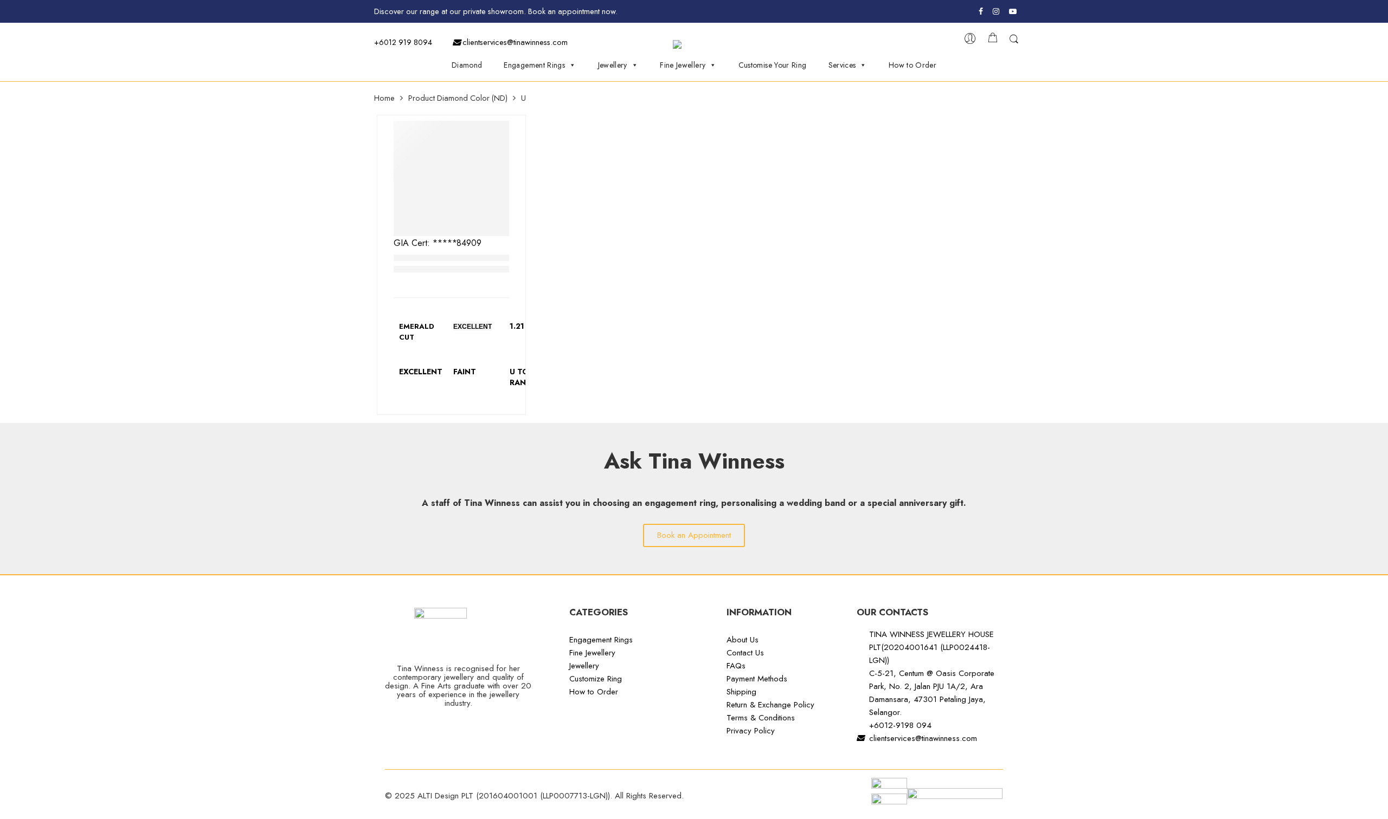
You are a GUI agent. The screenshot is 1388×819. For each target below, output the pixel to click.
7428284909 (457, 243)
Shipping (741, 692)
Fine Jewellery (682, 65)
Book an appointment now (571, 11)
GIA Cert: (413, 243)
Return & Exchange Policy (770, 705)
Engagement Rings (534, 65)
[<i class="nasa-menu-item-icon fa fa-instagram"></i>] (996, 13)
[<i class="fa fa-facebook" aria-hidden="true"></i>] (982, 11)
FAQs (736, 666)
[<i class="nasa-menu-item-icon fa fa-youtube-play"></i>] (1014, 13)
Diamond (467, 65)
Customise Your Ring (772, 65)
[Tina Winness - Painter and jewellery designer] (699, 44)
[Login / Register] (970, 41)
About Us (743, 640)
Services (842, 65)
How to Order (912, 65)
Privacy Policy (751, 731)
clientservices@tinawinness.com (514, 42)
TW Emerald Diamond (439, 258)
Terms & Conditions (761, 718)
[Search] (1013, 41)
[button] (694, 535)
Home (384, 98)
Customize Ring (595, 679)
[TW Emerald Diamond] (451, 178)
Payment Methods (757, 679)
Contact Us (745, 653)
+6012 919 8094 (403, 42)
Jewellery (612, 65)
